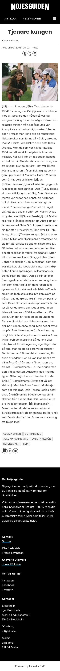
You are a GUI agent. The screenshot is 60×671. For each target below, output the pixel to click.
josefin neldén (41, 439)
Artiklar (10, 18)
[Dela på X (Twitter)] (30, 53)
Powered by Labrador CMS (30, 666)
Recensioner (32, 18)
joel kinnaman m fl (15, 439)
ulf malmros (33, 434)
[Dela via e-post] (34, 53)
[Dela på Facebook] (24, 53)
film (25, 444)
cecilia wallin (12, 434)
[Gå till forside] (30, 6)
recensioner (11, 444)
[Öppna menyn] (54, 18)
